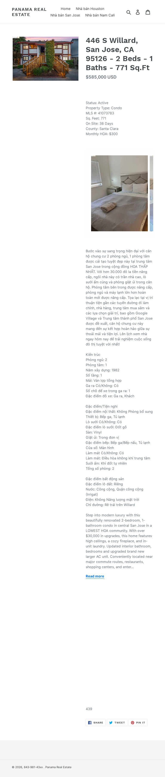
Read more (95, 576)
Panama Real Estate (29, 12)
